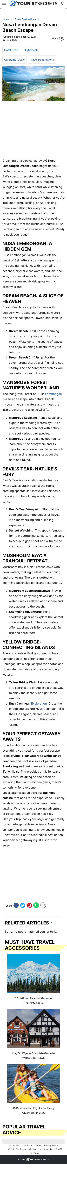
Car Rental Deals (14, 59)
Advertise (48, 1149)
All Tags (35, 1153)
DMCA (59, 1149)
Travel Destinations (42, 59)
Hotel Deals (11, 50)
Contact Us (35, 1149)
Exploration (39, 703)
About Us (14, 1145)
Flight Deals (31, 50)
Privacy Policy (51, 1145)
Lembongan (53, 394)
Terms (38, 1145)
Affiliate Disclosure (17, 1149)
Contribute (27, 1145)
